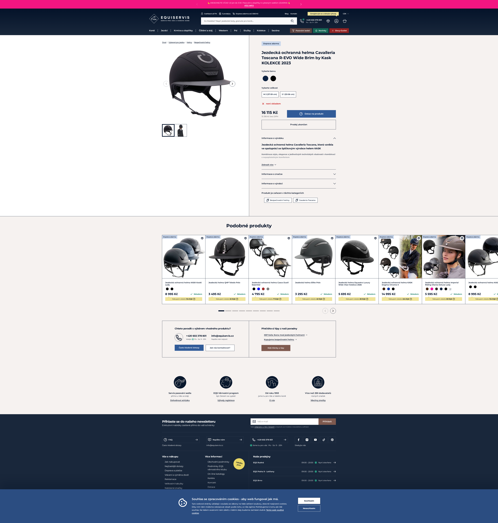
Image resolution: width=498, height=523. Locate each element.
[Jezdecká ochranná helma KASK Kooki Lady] (183, 256)
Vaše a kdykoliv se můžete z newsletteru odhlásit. (280, 427)
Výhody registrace (226, 400)
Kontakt (293, 14)
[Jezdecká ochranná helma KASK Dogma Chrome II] (400, 256)
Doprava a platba (173, 470)
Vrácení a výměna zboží (177, 475)
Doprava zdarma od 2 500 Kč (247, 14)
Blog (286, 14)
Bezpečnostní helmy (202, 42)
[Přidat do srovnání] (202, 238)
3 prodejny (226, 14)
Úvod (164, 42)
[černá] (273, 78)
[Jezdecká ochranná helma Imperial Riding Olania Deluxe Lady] (443, 256)
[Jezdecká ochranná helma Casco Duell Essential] (270, 256)
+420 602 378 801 (265, 440)
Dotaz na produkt (314, 114)
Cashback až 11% (210, 14)
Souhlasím (309, 501)
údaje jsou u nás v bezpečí (264, 427)
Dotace (211, 487)
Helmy (189, 42)
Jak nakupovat (172, 462)
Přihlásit (327, 421)
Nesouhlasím (309, 508)
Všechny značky (318, 400)
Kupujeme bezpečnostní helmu (279, 339)
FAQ (170, 440)
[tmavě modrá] (265, 78)
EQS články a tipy (276, 348)
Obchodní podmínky (218, 462)
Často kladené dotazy (189, 348)
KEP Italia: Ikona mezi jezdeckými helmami (284, 335)
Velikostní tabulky (174, 483)
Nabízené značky (173, 488)
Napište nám (219, 440)
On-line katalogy (216, 474)
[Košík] (345, 21)
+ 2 (450, 289)
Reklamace (170, 479)
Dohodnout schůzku (180, 400)
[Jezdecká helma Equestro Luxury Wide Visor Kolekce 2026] (357, 256)
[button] (301, 4)
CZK (344, 14)
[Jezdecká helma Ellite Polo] (313, 256)
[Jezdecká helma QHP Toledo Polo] (227, 256)
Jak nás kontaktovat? (220, 348)
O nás (272, 400)
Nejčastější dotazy (174, 466)
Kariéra (211, 478)
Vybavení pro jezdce (176, 42)
